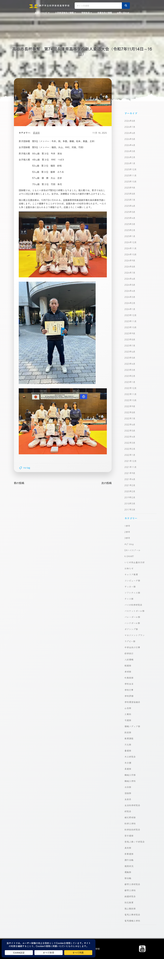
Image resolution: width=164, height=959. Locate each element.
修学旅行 (128, 653)
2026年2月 (129, 157)
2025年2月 (129, 230)
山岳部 (127, 708)
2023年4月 (129, 363)
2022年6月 (129, 424)
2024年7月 (129, 272)
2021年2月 (129, 485)
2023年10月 (130, 327)
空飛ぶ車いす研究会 (134, 841)
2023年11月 (130, 321)
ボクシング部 (131, 629)
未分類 (127, 762)
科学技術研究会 (132, 829)
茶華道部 (128, 853)
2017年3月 (129, 509)
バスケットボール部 (134, 610)
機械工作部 (130, 774)
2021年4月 (129, 479)
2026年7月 (129, 126)
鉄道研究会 (130, 896)
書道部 (127, 750)
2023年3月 (129, 369)
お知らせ (128, 568)
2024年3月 (129, 296)
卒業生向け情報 (104, 12)
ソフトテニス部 (132, 592)
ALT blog (129, 544)
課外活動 (128, 859)
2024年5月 (129, 284)
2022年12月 (130, 388)
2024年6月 (129, 278)
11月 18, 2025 (99, 132)
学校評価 (128, 695)
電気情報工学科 (132, 920)
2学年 (127, 531)
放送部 (127, 732)
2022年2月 (129, 448)
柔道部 (36, 132)
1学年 (127, 525)
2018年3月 (129, 503)
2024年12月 (130, 242)
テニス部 (128, 598)
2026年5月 (129, 139)
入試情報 (128, 659)
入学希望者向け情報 (64, 12)
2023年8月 (129, 339)
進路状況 (128, 866)
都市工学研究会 (132, 884)
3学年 (127, 538)
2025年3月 (129, 224)
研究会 (127, 811)
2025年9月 (129, 187)
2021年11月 (130, 467)
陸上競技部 (130, 908)
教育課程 (128, 738)
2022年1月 (129, 454)
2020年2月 (129, 491)
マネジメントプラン (134, 635)
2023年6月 (129, 351)
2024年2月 (129, 303)
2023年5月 (129, 357)
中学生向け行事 (132, 647)
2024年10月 (130, 254)
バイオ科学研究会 (133, 604)
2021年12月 (130, 460)
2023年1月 (129, 382)
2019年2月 (129, 497)
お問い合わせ (123, 12)
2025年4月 (129, 217)
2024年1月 (129, 309)
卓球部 (127, 671)
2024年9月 (129, 260)
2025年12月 (130, 169)
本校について (41, 12)
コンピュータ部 (132, 580)
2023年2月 (129, 375)
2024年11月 (130, 248)
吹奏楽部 (128, 677)
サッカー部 (130, 586)
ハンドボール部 (132, 623)
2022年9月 (129, 406)
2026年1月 (129, 163)
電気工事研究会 (132, 914)
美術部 (127, 847)
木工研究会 (130, 756)
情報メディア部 (132, 726)
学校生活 (85, 12)
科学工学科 (130, 823)
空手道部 (128, 835)
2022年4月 (129, 436)
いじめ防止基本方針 (134, 562)
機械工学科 (130, 781)
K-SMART (129, 556)
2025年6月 (129, 205)
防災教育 (128, 902)
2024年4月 (129, 290)
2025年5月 (129, 211)
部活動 (127, 878)
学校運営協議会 (132, 702)
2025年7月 (129, 199)
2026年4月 (129, 145)
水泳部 (127, 787)
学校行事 (128, 689)
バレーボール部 (132, 616)
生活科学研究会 (132, 805)
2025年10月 (130, 181)
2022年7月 (129, 418)
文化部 (127, 744)
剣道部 (127, 665)
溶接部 (127, 793)
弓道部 (127, 720)
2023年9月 (129, 333)
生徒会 (127, 799)
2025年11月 (130, 175)
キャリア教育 (131, 574)
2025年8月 (129, 193)
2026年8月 (129, 120)
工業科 (127, 714)
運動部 (127, 872)
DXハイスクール (132, 550)
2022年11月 (130, 394)
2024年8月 (129, 266)
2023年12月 (130, 315)
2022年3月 (129, 442)
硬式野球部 (130, 817)
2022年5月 (129, 430)
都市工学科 (130, 890)
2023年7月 (129, 345)
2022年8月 (129, 412)
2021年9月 (129, 473)
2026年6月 (129, 132)
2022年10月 (130, 400)
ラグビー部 (129, 641)
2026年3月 (129, 151)
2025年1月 (129, 236)
